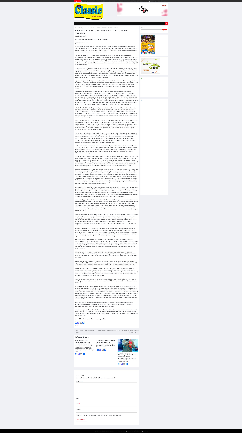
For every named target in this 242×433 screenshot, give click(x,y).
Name (78, 398)
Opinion (76, 325)
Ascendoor (134, 431)
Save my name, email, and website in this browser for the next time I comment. (99, 415)
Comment (79, 381)
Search (143, 28)
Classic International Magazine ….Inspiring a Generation (114, 431)
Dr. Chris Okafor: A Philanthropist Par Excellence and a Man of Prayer (127, 355)
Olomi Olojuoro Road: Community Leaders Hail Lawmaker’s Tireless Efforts (84, 342)
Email (78, 404)
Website (78, 409)
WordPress (145, 431)
